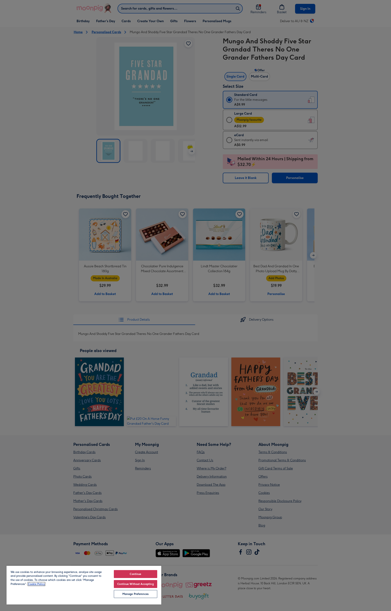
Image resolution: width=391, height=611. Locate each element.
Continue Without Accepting (135, 584)
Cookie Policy (36, 584)
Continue (135, 574)
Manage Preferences (135, 594)
